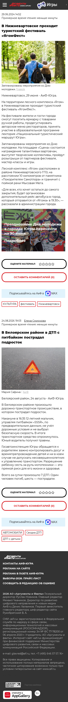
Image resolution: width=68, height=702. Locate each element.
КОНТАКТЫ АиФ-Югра (18, 563)
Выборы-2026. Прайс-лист (22, 578)
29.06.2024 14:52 (11, 14)
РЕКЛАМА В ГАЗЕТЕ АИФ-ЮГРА (23, 573)
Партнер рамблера (33, 685)
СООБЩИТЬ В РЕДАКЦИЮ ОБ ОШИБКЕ (29, 583)
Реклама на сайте (16, 568)
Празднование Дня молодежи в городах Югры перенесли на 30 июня (33, 228)
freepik (20, 89)
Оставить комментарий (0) (34, 277)
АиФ (26, 392)
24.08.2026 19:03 (11, 320)
